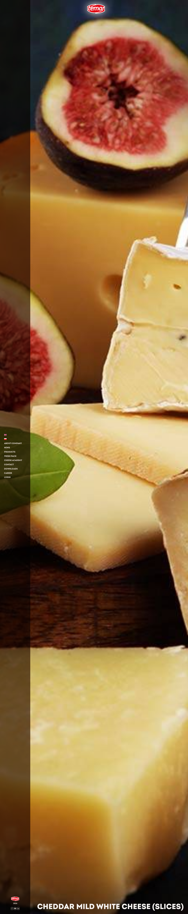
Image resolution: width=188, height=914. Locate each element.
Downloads (11, 469)
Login (7, 477)
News (7, 448)
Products (9, 452)
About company (13, 443)
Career (8, 473)
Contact (9, 464)
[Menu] (85, 17)
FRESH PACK (10, 456)
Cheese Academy (13, 460)
